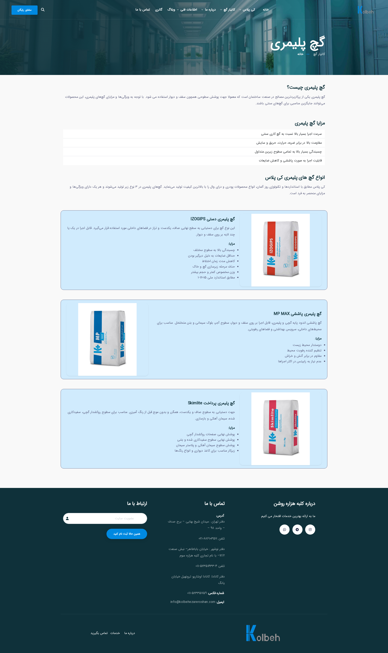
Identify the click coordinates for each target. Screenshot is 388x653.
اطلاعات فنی (188, 9)
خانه (266, 9)
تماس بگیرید (99, 633)
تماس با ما (142, 9)
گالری (158, 9)
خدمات (115, 633)
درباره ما (210, 9)
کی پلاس (249, 9)
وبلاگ (171, 9)
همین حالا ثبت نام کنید (126, 534)
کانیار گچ (229, 9)
